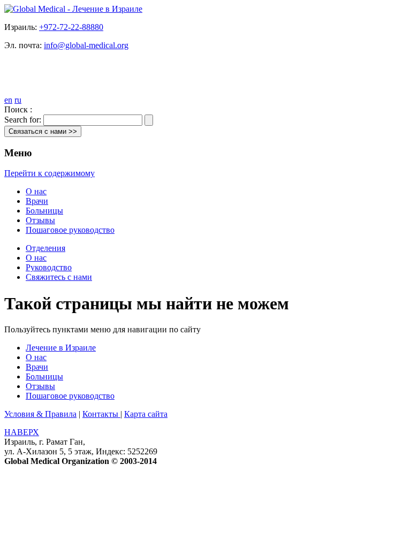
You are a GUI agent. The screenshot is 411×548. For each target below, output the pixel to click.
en (8, 99)
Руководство (49, 267)
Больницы (44, 210)
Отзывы (40, 220)
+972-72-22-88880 (71, 27)
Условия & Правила (40, 413)
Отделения (45, 248)
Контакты (101, 413)
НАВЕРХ (21, 432)
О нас (36, 191)
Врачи (37, 201)
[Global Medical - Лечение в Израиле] (73, 8)
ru (17, 99)
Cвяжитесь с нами (59, 276)
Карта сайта (146, 413)
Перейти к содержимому (49, 173)
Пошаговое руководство (70, 229)
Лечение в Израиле (61, 347)
